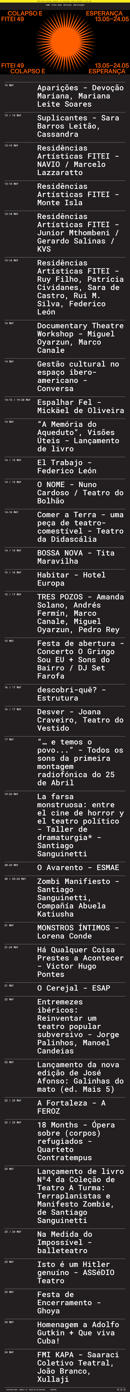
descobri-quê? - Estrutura (71, 693)
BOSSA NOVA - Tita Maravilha (76, 556)
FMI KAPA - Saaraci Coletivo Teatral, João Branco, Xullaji (78, 1366)
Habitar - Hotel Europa (71, 578)
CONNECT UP (23, 1390)
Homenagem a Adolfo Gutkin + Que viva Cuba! (78, 1332)
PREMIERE (53, 1390)
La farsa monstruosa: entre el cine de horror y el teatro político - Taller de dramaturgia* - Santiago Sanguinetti (80, 824)
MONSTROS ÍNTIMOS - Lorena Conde (78, 931)
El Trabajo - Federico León (66, 466)
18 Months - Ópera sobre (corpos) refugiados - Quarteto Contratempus (76, 1140)
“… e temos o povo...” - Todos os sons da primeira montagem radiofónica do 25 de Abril (80, 761)
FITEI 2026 (57, 5)
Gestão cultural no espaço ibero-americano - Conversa (78, 376)
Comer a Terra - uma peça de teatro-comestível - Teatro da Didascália (80, 526)
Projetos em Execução (37, 1390)
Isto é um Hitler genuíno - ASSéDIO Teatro (76, 1272)
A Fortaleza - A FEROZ (71, 1106)
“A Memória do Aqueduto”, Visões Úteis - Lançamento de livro (78, 436)
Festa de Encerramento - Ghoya (69, 1302)
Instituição (78, 5)
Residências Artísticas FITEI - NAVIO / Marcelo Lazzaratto (78, 159)
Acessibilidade (11, 1390)
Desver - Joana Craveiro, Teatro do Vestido (80, 719)
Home (48, 5)
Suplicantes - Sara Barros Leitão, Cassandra (78, 125)
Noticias (67, 5)
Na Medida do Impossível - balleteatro (64, 1242)
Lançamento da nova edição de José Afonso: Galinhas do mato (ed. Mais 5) (80, 1076)
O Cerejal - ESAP (73, 988)
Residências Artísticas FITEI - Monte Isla (78, 194)
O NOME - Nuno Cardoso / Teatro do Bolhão (80, 492)
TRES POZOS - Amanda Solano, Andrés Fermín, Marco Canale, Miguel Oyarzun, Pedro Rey (80, 612)
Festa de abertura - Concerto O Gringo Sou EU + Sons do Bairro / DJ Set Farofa (80, 659)
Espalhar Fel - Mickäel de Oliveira (80, 406)
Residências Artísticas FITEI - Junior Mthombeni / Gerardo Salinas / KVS (78, 232)
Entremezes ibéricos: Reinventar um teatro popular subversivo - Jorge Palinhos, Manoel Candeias (78, 1025)
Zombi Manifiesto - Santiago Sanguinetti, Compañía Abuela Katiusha (78, 897)
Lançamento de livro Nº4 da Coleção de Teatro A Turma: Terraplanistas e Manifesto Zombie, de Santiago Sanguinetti (80, 1195)
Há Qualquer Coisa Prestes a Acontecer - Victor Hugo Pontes (80, 961)
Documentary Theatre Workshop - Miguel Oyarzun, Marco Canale (80, 337)
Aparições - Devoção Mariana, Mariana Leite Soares (80, 95)
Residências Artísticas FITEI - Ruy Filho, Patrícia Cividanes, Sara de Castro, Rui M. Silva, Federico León (80, 286)
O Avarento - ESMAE (78, 867)
